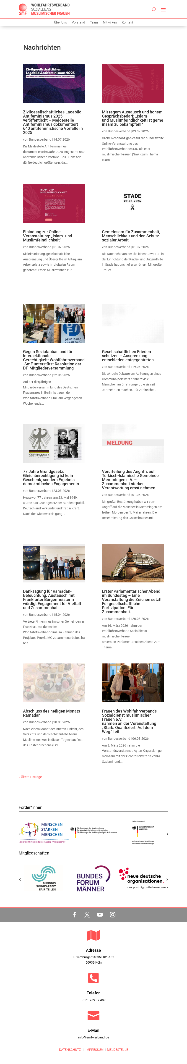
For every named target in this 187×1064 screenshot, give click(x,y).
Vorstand (78, 22)
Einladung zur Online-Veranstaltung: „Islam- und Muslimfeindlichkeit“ (47, 235)
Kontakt (127, 22)
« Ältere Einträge (30, 777)
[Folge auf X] (87, 914)
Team (94, 22)
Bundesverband (40, 139)
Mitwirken (110, 22)
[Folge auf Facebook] (74, 914)
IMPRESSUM (94, 1049)
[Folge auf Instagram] (112, 914)
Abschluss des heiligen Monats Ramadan (51, 713)
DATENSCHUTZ (70, 1049)
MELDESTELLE (117, 1049)
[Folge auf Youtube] (99, 914)
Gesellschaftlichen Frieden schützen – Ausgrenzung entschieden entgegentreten (128, 355)
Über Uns (60, 22)
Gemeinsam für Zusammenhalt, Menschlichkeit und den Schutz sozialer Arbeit (131, 235)
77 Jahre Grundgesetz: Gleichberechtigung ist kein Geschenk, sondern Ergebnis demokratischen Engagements (51, 477)
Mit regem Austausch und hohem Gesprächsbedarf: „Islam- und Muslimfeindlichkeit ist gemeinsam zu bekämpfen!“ (132, 118)
